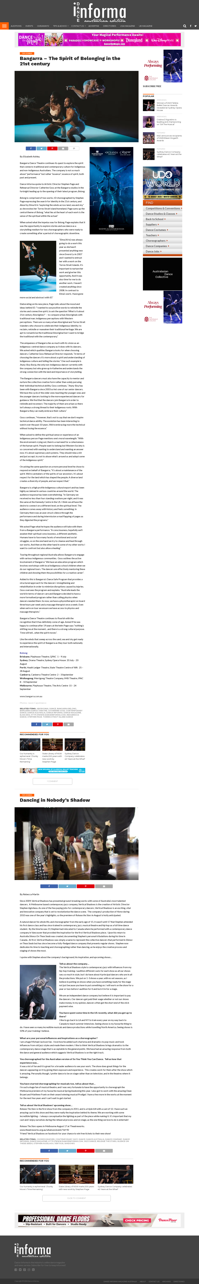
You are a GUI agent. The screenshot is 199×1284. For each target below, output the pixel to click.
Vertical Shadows (64, 1143)
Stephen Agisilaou (44, 1143)
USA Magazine (127, 26)
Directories (109, 26)
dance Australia (36, 713)
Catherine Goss (56, 711)
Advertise (93, 26)
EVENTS (29, 26)
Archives (166, 1282)
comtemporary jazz (67, 1139)
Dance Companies (156, 246)
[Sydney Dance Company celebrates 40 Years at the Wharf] (75, 749)
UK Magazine (145, 26)
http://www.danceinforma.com (48, 715)
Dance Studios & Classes (160, 213)
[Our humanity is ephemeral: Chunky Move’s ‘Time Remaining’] (30, 749)
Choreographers (155, 240)
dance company (113, 1139)
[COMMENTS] (74, 147)
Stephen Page (34, 717)
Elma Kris (25, 715)
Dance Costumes (156, 229)
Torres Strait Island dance (58, 717)
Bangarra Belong (66, 709)
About (143, 1282)
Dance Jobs (152, 251)
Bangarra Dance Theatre (33, 711)
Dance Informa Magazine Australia (120, 1282)
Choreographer (46, 1139)
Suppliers (151, 224)
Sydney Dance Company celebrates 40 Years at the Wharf (75, 756)
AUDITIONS (16, 26)
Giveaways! (43, 26)
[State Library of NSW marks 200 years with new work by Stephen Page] (52, 749)
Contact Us (77, 26)
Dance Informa (54, 713)
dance (82, 1139)
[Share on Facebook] (31, 147)
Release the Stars (106, 1141)
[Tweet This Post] (41, 147)
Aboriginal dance (46, 709)
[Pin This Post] (52, 147)
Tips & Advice (60, 26)
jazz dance (90, 1141)
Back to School (154, 219)
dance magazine (72, 713)
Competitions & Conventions (163, 208)
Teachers (151, 235)
